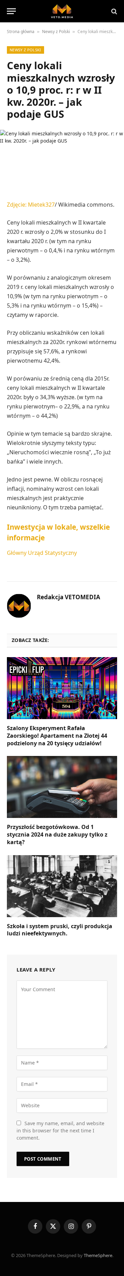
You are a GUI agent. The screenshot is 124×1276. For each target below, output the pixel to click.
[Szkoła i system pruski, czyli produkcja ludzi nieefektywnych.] (62, 886)
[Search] (113, 11)
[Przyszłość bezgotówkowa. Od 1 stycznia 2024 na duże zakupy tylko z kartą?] (62, 787)
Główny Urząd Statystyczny (42, 553)
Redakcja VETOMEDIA (68, 597)
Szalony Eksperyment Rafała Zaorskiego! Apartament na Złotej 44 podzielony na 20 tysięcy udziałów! (57, 735)
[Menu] (11, 11)
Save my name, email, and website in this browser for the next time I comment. (60, 1130)
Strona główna (20, 31)
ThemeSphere (98, 1255)
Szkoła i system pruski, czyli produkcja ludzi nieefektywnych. (59, 929)
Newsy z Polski (56, 31)
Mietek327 (41, 204)
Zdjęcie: (17, 204)
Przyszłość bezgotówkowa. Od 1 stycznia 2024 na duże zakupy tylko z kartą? (57, 834)
